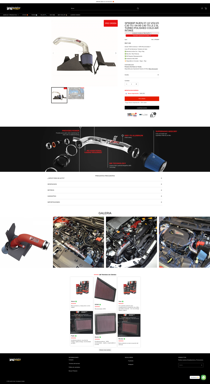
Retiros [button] (51, 190)
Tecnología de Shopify (20, 381)
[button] (116, 53)
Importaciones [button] (54, 202)
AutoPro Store (12, 381)
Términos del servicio (74, 363)
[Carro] (205, 8)
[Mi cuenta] (201, 8)
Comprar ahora (142, 108)
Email (181, 365)
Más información (153, 68)
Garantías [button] (52, 196)
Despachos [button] (52, 184)
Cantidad (127, 80)
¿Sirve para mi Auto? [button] (56, 178)
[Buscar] (137, 8)
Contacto (71, 359)
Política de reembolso (74, 367)
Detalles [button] (127, 74)
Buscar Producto (73, 371)
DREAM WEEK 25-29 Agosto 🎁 (105, 1)
